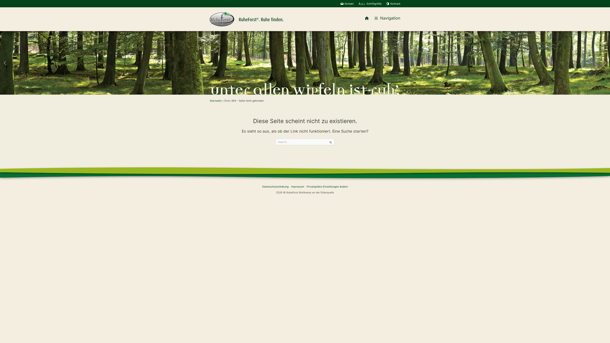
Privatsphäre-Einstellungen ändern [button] (327, 186)
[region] (305, 63)
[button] (4, 62)
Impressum (297, 186)
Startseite (215, 100)
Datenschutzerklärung (275, 186)
